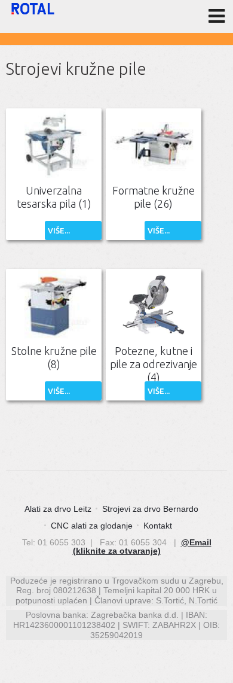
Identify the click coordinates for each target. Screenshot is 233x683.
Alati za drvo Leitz (57, 509)
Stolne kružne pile (54, 357)
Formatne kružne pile (153, 197)
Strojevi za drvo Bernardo (150, 509)
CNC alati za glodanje (92, 525)
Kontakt (157, 525)
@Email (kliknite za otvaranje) (142, 546)
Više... (59, 230)
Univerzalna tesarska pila (54, 197)
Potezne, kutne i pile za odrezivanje (153, 364)
